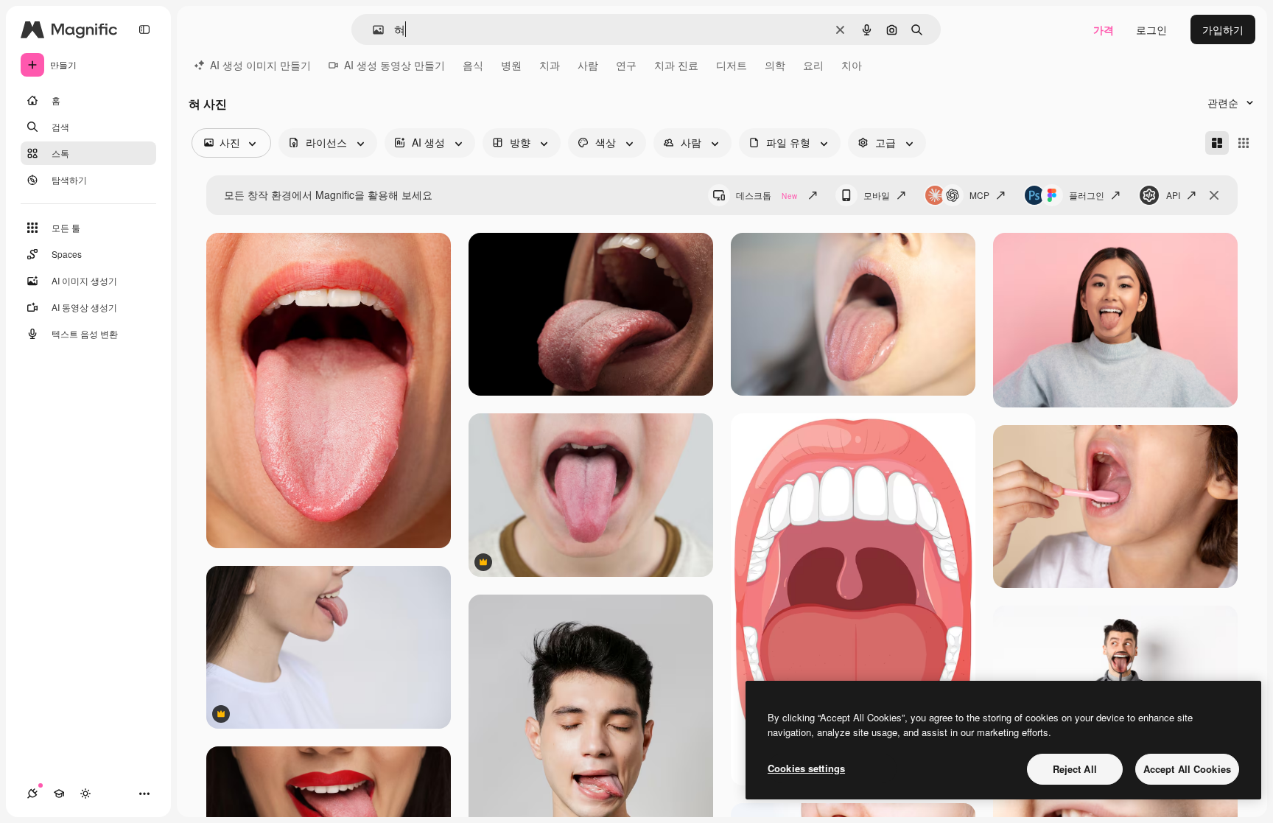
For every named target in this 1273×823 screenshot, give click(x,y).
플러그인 (1086, 195)
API (1173, 195)
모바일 (876, 195)
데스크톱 (766, 195)
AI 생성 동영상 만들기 (394, 64)
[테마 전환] (85, 793)
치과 (549, 64)
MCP (979, 195)
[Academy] (59, 793)
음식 (473, 64)
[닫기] (1214, 195)
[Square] (1243, 143)
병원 (511, 64)
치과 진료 (676, 64)
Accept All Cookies (1187, 769)
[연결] (32, 793)
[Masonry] (1217, 143)
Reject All (1075, 769)
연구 (626, 64)
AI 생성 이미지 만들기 (260, 64)
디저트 (731, 64)
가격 (1103, 29)
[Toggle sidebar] (144, 29)
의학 (775, 64)
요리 (813, 64)
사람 (588, 64)
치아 (851, 64)
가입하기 (1223, 29)
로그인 (1151, 29)
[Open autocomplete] (372, 29)
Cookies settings (806, 768)
